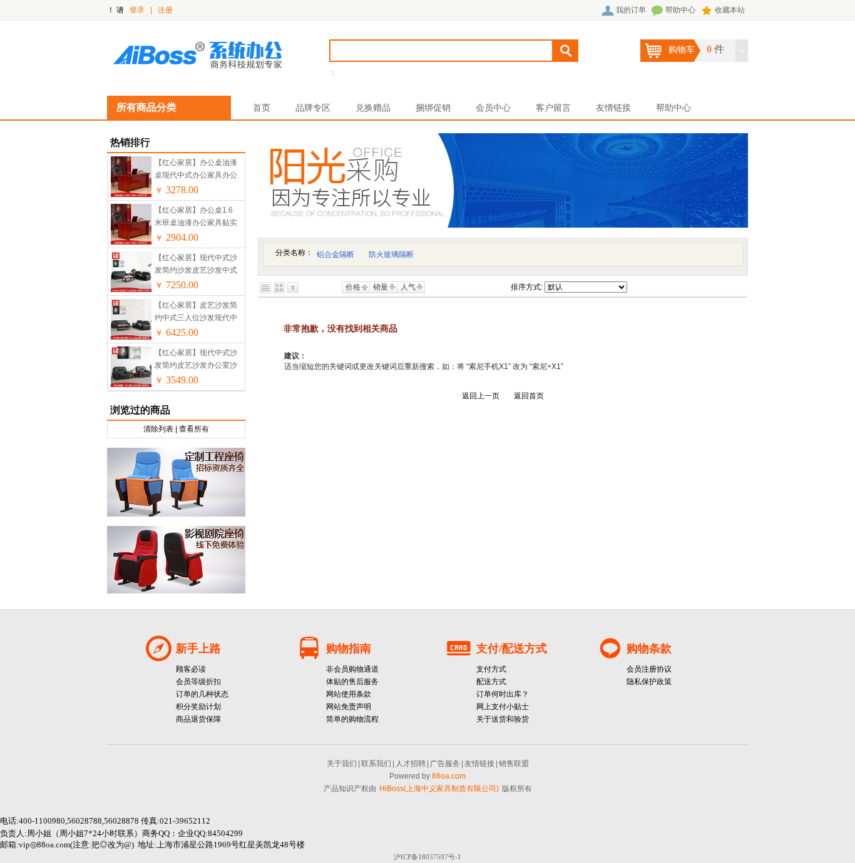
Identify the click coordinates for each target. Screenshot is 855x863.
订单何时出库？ (502, 694)
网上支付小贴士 (502, 706)
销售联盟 (514, 763)
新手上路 (198, 648)
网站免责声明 (348, 706)
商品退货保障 (198, 719)
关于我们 (342, 763)
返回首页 (529, 395)
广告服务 (445, 763)
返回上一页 (480, 395)
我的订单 (631, 10)
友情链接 (613, 108)
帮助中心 (680, 10)
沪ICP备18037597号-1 (427, 856)
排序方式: (527, 287)
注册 (165, 10)
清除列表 (158, 429)
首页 (261, 108)
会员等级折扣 (198, 681)
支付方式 (491, 669)
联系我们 (376, 763)
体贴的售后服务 (352, 681)
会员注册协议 (649, 669)
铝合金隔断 (335, 254)
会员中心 (493, 108)
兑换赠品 (373, 108)
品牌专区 (312, 108)
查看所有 (194, 429)
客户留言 (553, 108)
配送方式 (491, 681)
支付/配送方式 (511, 648)
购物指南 (348, 648)
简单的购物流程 (352, 719)
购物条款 (649, 648)
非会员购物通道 (352, 669)
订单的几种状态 (202, 694)
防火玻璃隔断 (391, 254)
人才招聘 (411, 763)
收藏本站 (730, 10)
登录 (137, 10)
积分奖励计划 (198, 706)
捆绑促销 (433, 108)
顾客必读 (191, 669)
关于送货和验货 (502, 719)
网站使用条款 (348, 694)
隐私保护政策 (649, 681)
